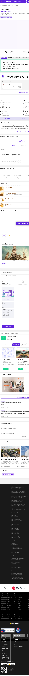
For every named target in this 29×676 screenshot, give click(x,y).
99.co (15, 644)
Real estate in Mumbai (5, 593)
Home (1, 5)
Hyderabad (5, 5)
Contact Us (4, 653)
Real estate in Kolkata (5, 609)
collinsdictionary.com (18, 646)
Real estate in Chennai (5, 601)
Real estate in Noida (5, 607)
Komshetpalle (10, 5)
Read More (4, 263)
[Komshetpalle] (26, 1)
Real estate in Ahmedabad (6, 611)
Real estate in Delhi (5, 603)
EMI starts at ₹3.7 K (6, 299)
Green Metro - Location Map (8, 474)
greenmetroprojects (12, 336)
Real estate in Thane (5, 613)
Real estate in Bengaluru (6, 595)
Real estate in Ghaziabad (6, 618)
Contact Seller (8, 326)
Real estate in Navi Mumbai (6, 614)
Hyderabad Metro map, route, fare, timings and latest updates (10, 458)
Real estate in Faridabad (6, 616)
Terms (3, 646)
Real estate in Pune (5, 599)
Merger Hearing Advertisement (5, 658)
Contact (5, 369)
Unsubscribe (4, 655)
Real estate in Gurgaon (6, 605)
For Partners (5, 644)
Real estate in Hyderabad (6, 597)
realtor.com (16, 642)
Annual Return (5, 648)
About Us (4, 642)
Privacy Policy (5, 651)
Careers (3, 639)
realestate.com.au (18, 639)
